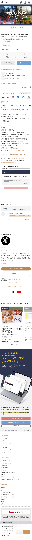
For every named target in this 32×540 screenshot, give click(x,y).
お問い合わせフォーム (14, 286)
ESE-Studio (4, 248)
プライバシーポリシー (6, 490)
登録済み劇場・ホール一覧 (7, 477)
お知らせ (3, 501)
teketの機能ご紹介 (5, 467)
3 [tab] (13, 27)
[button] (12, 344)
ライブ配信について (6, 470)
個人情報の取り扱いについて (8, 494)
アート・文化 (4, 31)
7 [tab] (22, 27)
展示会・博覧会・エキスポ (15, 31)
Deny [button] (19, 532)
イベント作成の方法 (6, 463)
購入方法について (26, 93)
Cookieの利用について (6, 492)
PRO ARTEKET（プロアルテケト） (9, 450)
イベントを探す (4, 438)
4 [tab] (15, 27)
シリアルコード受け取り (7, 452)
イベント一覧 (22, 430)
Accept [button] (27, 532)
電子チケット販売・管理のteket (9, 430)
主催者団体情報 (6, 45)
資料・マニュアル (5, 474)
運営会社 (3, 499)
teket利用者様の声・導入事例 (8, 472)
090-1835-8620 (12, 283)
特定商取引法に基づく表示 (7, 497)
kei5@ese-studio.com (18, 158)
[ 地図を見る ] (6, 41)
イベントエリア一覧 (6, 443)
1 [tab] (9, 27)
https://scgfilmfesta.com (16, 150)
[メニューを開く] (29, 2)
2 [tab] (11, 27)
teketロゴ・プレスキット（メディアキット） (12, 479)
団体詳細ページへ (16, 273)
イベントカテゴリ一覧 (6, 440)
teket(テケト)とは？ (6, 460)
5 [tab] (18, 27)
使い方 (2, 445)
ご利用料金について (6, 465)
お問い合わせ (4, 504)
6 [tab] (20, 27)
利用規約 (3, 487)
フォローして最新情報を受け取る (16, 268)
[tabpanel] (16, 14)
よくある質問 (4, 447)
